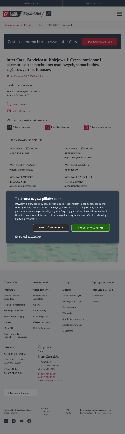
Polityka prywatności (26, 218)
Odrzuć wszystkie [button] (51, 227)
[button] (28, 236)
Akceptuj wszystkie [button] (90, 227)
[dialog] (62, 217)
